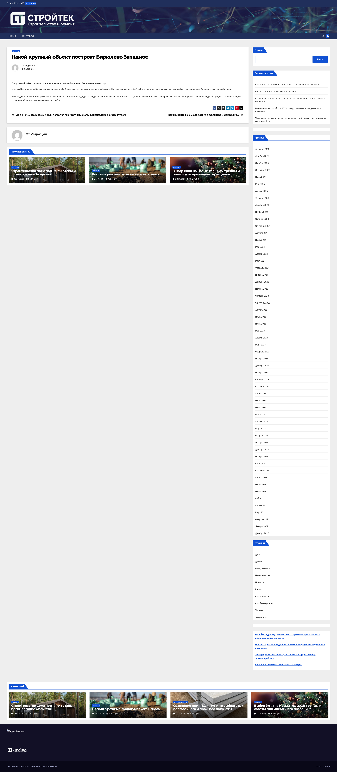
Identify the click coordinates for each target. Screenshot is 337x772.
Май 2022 (260, 414)
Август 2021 (261, 477)
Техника (259, 610)
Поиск (259, 50)
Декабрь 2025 (262, 156)
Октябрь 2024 (262, 219)
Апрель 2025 (261, 191)
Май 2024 (260, 247)
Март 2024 (260, 261)
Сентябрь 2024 (262, 226)
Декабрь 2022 (262, 366)
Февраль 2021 (262, 519)
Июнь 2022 (260, 407)
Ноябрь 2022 (261, 373)
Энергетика (261, 617)
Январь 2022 (261, 442)
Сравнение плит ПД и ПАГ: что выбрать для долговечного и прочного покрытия (208, 707)
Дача (257, 554)
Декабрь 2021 (262, 449)
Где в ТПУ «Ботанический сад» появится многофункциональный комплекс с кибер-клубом (70, 114)
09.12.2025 (100, 714)
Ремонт (259, 589)
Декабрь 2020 (262, 533)
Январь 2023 (261, 359)
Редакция (29, 65)
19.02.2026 (19, 714)
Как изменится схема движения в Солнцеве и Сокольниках (204, 114)
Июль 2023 (260, 317)
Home (12, 36)
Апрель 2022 (261, 421)
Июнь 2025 (260, 177)
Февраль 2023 (262, 352)
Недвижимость (262, 575)
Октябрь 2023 (262, 296)
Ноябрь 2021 (261, 456)
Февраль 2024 (262, 268)
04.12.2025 (181, 714)
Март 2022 (260, 428)
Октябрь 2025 (262, 163)
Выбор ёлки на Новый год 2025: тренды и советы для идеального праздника (206, 172)
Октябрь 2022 (262, 380)
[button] (323, 36)
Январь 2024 (261, 275)
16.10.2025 (262, 714)
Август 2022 (261, 394)
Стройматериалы (264, 603)
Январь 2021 (261, 526)
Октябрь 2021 (262, 463)
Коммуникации (262, 568)
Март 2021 (260, 512)
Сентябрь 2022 (262, 387)
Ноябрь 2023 (261, 289)
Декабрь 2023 (262, 282)
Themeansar (52, 766)
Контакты (28, 36)
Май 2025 (260, 184)
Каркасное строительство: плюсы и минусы (278, 664)
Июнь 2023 (260, 324)
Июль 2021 (260, 484)
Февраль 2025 (262, 198)
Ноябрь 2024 (261, 212)
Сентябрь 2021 (262, 470)
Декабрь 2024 (262, 205)
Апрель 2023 (261, 338)
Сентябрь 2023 (262, 303)
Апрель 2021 (261, 505)
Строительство (262, 596)
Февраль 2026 (262, 149)
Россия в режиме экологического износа (125, 174)
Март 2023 (260, 345)
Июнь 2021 (260, 491)
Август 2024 (261, 233)
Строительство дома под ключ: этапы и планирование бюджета (43, 172)
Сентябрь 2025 (262, 170)
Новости (16, 51)
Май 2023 (260, 331)
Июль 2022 (260, 401)
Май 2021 (260, 498)
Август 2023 (261, 310)
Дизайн (258, 561)
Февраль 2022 (262, 435)
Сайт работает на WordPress (18, 766)
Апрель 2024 (261, 254)
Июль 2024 (260, 240)
